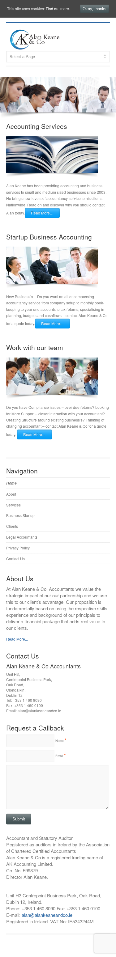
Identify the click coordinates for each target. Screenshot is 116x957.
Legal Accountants (21, 537)
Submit (18, 819)
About (11, 494)
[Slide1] (58, 94)
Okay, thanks (94, 8)
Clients (12, 526)
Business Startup (20, 515)
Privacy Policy (18, 547)
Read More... (17, 639)
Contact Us (15, 558)
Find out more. (58, 8)
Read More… (42, 212)
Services (13, 504)
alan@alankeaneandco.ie (47, 915)
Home (11, 483)
